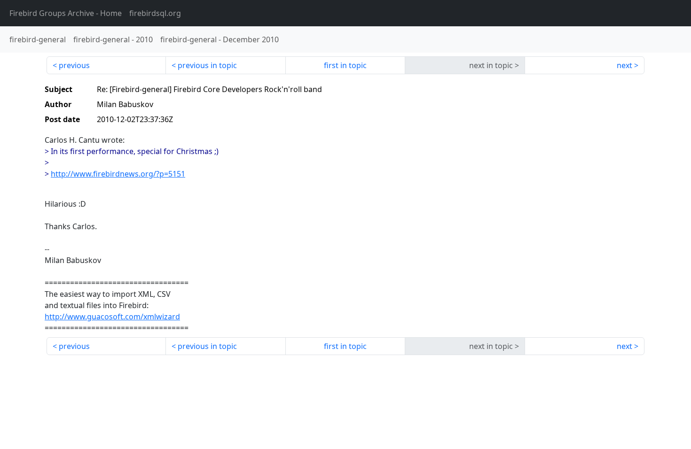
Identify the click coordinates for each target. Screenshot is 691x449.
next (624, 65)
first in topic (345, 65)
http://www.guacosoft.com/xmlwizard (112, 316)
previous (74, 65)
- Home (65, 13)
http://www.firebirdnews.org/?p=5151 (118, 174)
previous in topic (207, 65)
